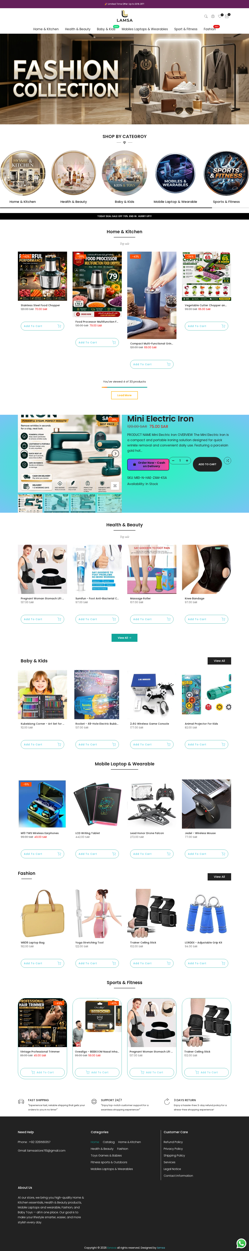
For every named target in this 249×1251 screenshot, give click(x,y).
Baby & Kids (107, 29)
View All (123, 638)
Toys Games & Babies (106, 1155)
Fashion (211, 29)
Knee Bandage (194, 598)
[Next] (115, 453)
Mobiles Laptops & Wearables (145, 29)
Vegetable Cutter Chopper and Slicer (210, 305)
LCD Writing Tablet (87, 833)
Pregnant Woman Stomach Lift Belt (44, 598)
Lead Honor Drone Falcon (147, 833)
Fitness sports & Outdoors (109, 1162)
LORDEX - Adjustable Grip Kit (203, 942)
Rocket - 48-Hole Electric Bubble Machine (103, 724)
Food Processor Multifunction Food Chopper (105, 322)
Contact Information (178, 1176)
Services (169, 1162)
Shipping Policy (174, 1155)
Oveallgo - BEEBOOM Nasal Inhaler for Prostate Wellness (112, 1051)
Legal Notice (172, 1169)
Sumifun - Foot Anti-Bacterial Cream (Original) (106, 598)
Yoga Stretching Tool (89, 942)
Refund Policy (173, 1142)
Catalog (109, 1142)
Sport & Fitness (185, 29)
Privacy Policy (173, 1149)
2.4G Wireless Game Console (149, 724)
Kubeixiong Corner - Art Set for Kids (44, 724)
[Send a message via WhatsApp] (241, 1243)
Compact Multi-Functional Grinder (153, 343)
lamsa (161, 1248)
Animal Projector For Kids (201, 724)
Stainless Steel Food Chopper (40, 305)
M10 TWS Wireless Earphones (40, 833)
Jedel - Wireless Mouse (200, 833)
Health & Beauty (78, 29)
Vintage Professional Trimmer (40, 1051)
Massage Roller (140, 598)
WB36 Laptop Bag (32, 942)
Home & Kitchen (46, 29)
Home (95, 1142)
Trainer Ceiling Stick (143, 942)
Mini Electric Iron (160, 418)
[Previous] (24, 453)
